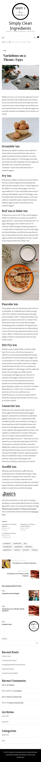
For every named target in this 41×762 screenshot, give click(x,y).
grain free (18, 546)
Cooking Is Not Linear (9, 533)
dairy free (17, 543)
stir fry (34, 550)
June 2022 (5, 716)
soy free (26, 550)
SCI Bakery (11, 685)
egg (25, 543)
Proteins (35, 512)
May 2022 (5, 722)
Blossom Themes (21, 755)
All (3, 685)
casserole (7, 543)
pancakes (28, 546)
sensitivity (7, 550)
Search (4, 639)
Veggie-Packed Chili (14, 697)
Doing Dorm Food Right (10, 593)
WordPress (20, 757)
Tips (4, 50)
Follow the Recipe (8, 669)
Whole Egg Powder (29, 509)
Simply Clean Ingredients (20, 25)
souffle (17, 550)
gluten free (7, 546)
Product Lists (7, 624)
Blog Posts (5, 735)
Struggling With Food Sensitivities (13, 665)
